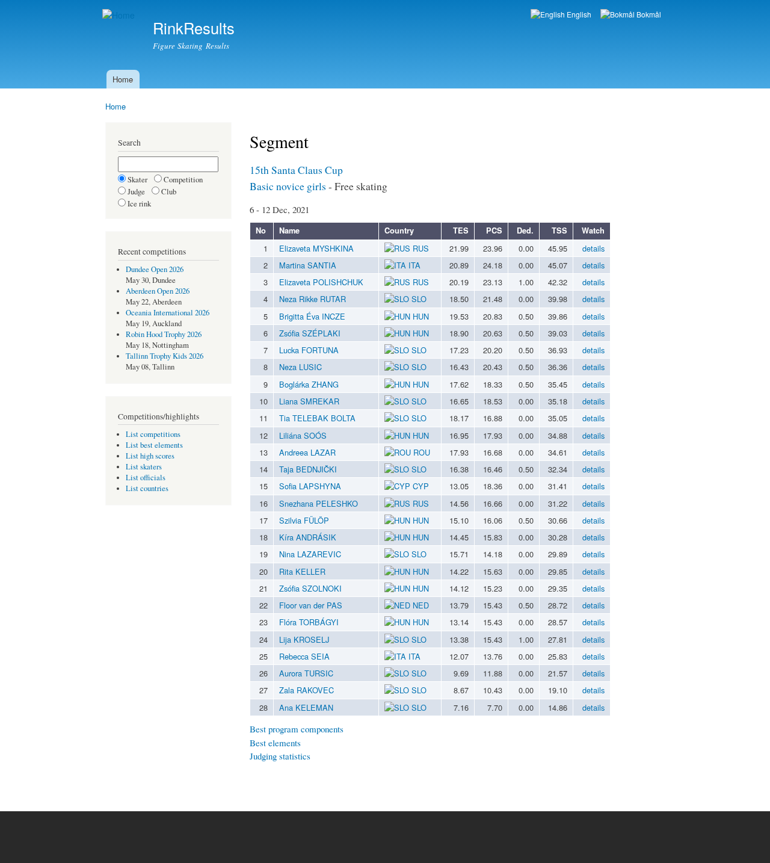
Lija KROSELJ (304, 639)
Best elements (275, 743)
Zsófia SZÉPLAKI (309, 333)
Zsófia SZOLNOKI (310, 588)
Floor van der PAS (310, 605)
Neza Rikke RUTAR (312, 299)
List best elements (154, 445)
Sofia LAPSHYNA (310, 486)
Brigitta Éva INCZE (312, 316)
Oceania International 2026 (167, 313)
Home (122, 79)
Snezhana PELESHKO (318, 503)
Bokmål (648, 14)
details (593, 248)
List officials (145, 477)
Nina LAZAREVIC (310, 554)
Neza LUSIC (300, 367)
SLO (418, 299)
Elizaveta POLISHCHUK (321, 282)
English (578, 14)
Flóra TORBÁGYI (309, 622)
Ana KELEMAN (306, 707)
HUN (419, 316)
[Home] (120, 15)
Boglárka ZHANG (309, 384)
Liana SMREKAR (309, 401)
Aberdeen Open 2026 (157, 291)
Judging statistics (280, 756)
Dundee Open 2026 (154, 269)
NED (419, 605)
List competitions (153, 434)
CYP (419, 486)
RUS (419, 248)
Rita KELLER (302, 571)
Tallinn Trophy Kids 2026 (164, 356)
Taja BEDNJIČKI (308, 469)
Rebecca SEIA (304, 656)
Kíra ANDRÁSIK (307, 537)
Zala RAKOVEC (306, 690)
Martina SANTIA (307, 265)
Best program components (296, 729)
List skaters (144, 467)
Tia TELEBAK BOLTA (317, 418)
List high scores (150, 456)
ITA (413, 265)
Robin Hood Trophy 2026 (164, 334)
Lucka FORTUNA (309, 350)
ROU (420, 452)
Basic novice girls (288, 186)
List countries (147, 488)
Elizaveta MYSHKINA (316, 248)
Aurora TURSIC (306, 673)
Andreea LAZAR (307, 452)
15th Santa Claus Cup (296, 169)
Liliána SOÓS (303, 435)
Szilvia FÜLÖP (304, 520)
